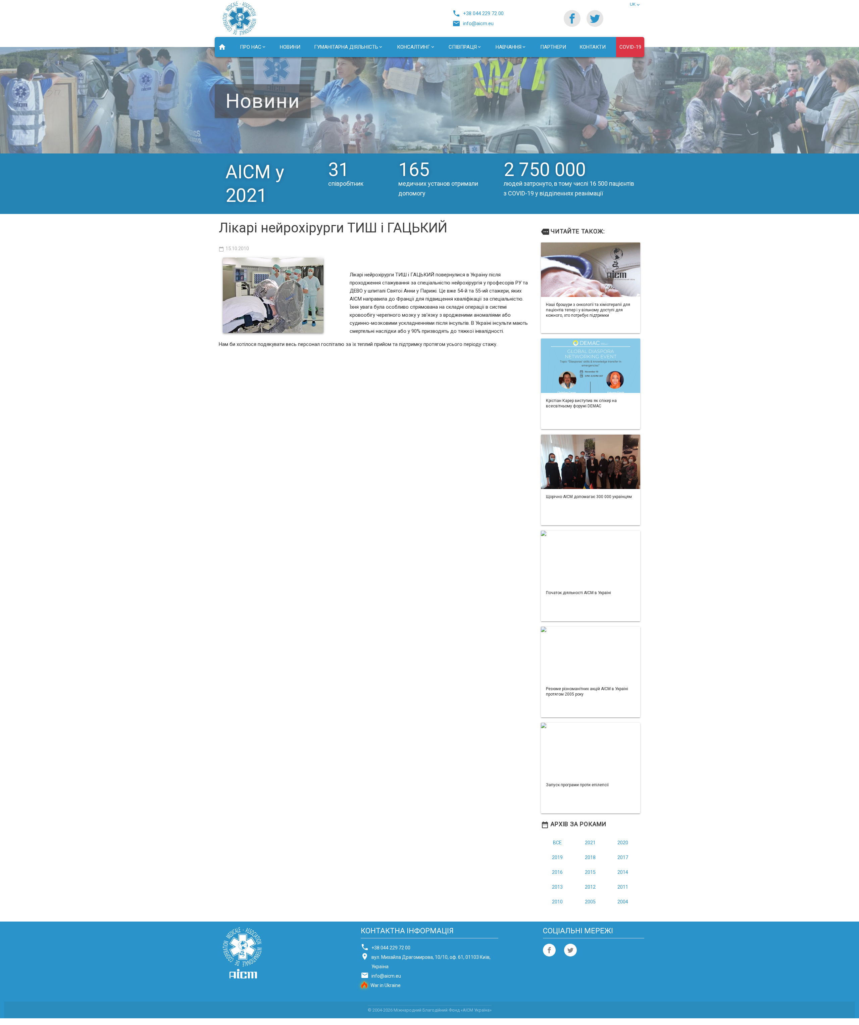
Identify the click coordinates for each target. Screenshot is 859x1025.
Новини (290, 47)
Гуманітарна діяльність (346, 47)
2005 (590, 902)
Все (557, 843)
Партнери (553, 47)
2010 (557, 902)
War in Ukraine (385, 985)
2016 (557, 872)
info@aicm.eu (474, 23)
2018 (590, 857)
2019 (557, 857)
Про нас (250, 47)
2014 (622, 872)
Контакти (592, 47)
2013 (557, 887)
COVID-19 (630, 47)
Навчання (508, 47)
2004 (622, 902)
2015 (590, 872)
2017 (622, 857)
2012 (590, 887)
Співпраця (463, 47)
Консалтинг (413, 47)
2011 (622, 887)
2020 (622, 843)
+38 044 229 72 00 (479, 13)
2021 (590, 843)
